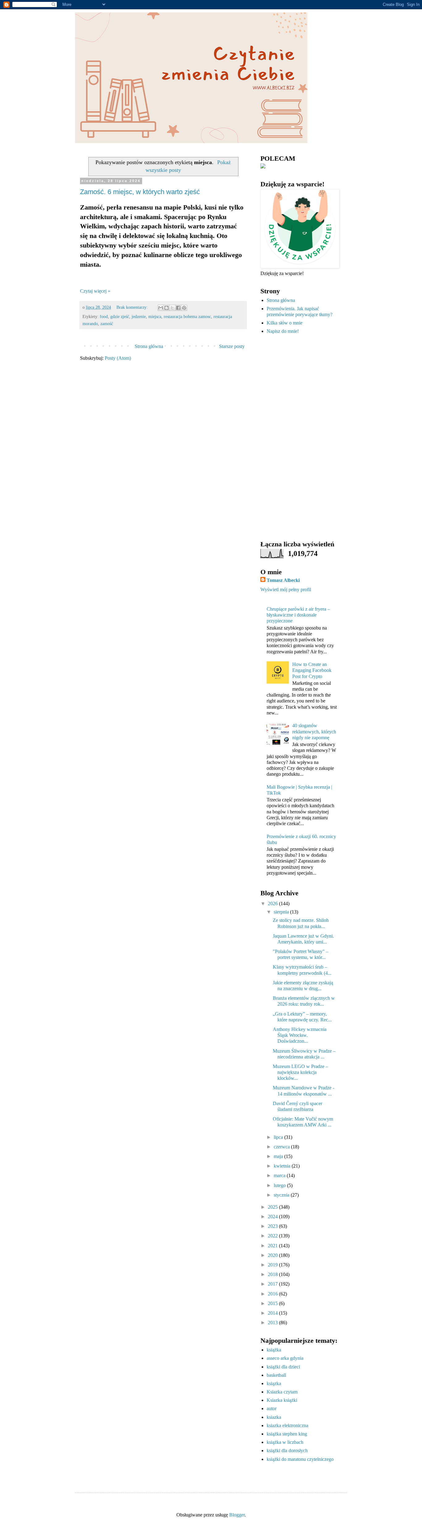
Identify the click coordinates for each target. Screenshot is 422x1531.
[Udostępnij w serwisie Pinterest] (184, 308)
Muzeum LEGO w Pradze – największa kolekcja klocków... (300, 1072)
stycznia (282, 1195)
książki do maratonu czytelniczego (300, 1459)
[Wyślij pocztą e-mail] (161, 308)
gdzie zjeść (119, 316)
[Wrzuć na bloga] (166, 308)
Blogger (237, 1514)
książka (274, 1349)
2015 (273, 1303)
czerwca (282, 1146)
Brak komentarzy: (132, 307)
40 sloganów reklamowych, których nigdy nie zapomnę (314, 731)
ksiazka (274, 1417)
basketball (276, 1375)
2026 (273, 903)
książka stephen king (287, 1433)
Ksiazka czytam (282, 1391)
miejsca (154, 316)
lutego (280, 1185)
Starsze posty (232, 346)
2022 (273, 1235)
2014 (273, 1313)
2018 (273, 1274)
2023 (273, 1226)
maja (279, 1156)
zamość (106, 323)
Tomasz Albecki (283, 580)
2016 (273, 1293)
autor (271, 1408)
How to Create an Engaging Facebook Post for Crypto (311, 670)
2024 (273, 1216)
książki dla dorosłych (287, 1450)
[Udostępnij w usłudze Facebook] (178, 308)
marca (280, 1175)
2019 (273, 1264)
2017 (273, 1284)
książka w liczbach (285, 1442)
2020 (273, 1255)
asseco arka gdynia (285, 1358)
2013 (273, 1322)
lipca (279, 1137)
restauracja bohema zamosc (187, 316)
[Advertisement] (299, 437)
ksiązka (274, 1383)
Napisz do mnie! (283, 331)
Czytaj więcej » (95, 291)
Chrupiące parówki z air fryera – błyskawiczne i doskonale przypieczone (298, 614)
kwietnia (283, 1165)
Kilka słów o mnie (284, 322)
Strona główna (149, 346)
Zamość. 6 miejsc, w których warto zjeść (140, 192)
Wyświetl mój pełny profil (285, 589)
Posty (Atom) (118, 358)
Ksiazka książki (282, 1400)
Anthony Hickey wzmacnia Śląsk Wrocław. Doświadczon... (300, 1035)
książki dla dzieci (283, 1366)
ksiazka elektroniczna (287, 1425)
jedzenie (139, 316)
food (104, 316)
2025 (273, 1207)
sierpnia (282, 911)
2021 (273, 1245)
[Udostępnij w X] (172, 308)
